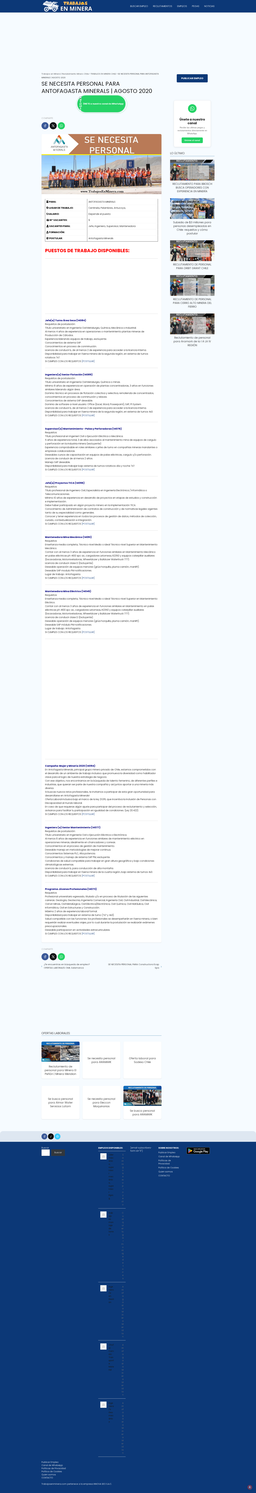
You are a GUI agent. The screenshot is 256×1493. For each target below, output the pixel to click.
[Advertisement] (128, 41)
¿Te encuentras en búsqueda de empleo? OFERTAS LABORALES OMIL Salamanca (67, 966)
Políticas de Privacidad (164, 1162)
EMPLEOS (182, 6)
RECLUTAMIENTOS (162, 6)
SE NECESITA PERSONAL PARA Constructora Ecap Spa (133, 966)
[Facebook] (45, 125)
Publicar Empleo (166, 1152)
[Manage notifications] (249, 1487)
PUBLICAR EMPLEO (192, 78)
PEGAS (195, 6)
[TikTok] (51, 1136)
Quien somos (165, 1171)
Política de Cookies (168, 1167)
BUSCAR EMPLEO (139, 6)
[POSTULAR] (88, 361)
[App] (57, 1136)
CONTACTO (164, 1175)
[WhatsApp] (61, 125)
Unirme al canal (192, 140)
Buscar (45, 1147)
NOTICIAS (209, 6)
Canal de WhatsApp (169, 1156)
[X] (53, 125)
